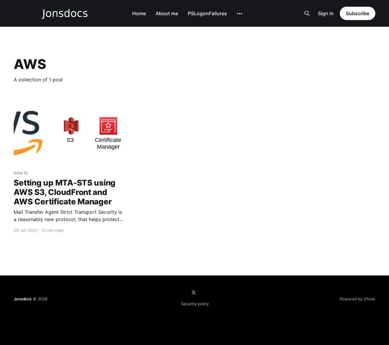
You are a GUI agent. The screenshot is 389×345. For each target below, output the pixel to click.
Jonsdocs (22, 298)
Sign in (326, 13)
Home (139, 13)
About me (167, 13)
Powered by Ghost (357, 298)
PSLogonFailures (207, 13)
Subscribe (357, 13)
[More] (239, 13)
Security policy (195, 303)
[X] (193, 292)
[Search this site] (307, 13)
